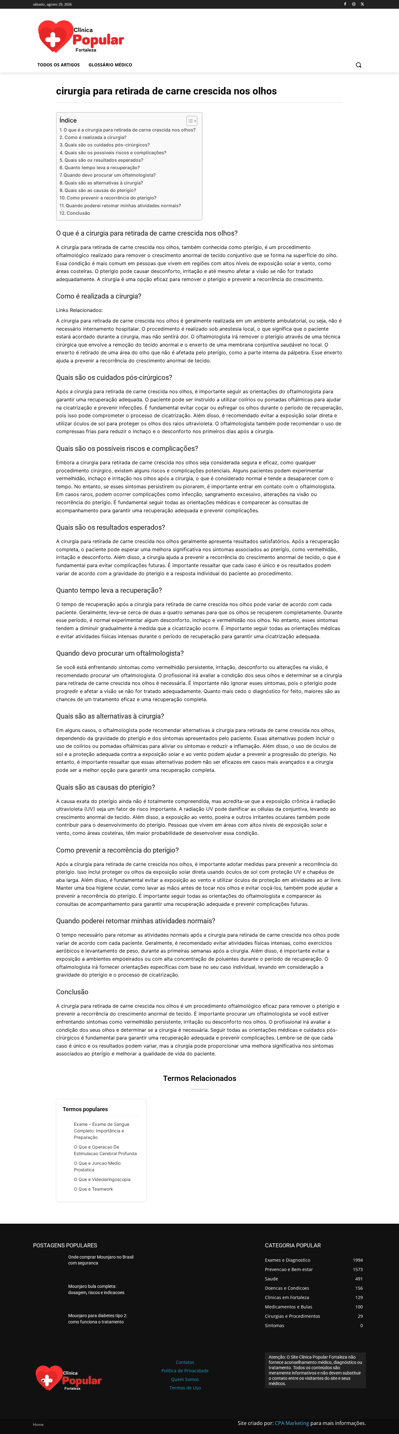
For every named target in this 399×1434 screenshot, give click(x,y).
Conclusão (78, 213)
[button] (358, 64)
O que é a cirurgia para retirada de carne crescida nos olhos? (130, 129)
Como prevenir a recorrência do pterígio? (111, 197)
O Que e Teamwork (93, 1189)
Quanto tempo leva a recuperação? (102, 167)
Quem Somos (185, 1379)
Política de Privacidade (185, 1371)
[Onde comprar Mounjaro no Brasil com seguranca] (48, 1266)
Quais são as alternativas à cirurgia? (104, 182)
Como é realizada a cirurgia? (96, 137)
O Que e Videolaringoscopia (102, 1179)
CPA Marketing (292, 1423)
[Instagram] (353, 4)
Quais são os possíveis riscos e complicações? (115, 152)
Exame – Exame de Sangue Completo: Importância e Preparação (101, 1130)
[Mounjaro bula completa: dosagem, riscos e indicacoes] (48, 1295)
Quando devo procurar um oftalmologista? (110, 175)
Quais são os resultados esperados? (104, 160)
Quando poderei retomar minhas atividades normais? (123, 205)
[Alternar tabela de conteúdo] (189, 121)
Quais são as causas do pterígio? (100, 190)
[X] (362, 4)
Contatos (185, 1362)
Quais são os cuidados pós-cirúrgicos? (107, 144)
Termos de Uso (185, 1388)
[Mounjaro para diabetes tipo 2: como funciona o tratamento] (48, 1324)
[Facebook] (345, 4)
